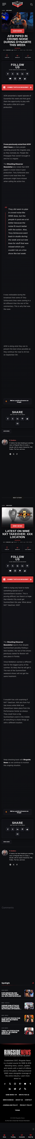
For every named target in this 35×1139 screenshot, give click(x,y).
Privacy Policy (26, 1105)
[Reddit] (25, 79)
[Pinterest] (27, 74)
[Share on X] (13, 419)
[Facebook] (8, 74)
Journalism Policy (10, 1105)
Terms (17, 1110)
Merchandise (8, 1100)
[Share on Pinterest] (22, 419)
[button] (31, 4)
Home (3, 10)
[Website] (10, 454)
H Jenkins (8, 50)
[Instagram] (15, 79)
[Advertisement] (18, 278)
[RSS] (25, 1088)
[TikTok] (20, 1088)
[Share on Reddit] (27, 419)
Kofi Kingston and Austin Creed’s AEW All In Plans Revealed (11, 994)
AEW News (9, 10)
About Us (19, 1100)
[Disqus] (17, 938)
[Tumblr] (30, 1083)
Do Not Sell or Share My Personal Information (17, 1120)
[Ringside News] (17, 4)
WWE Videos (5, 1002)
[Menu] (4, 4)
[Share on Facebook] (8, 419)
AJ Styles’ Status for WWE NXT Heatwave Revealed (11, 1020)
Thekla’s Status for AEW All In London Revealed (10, 1032)
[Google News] (17, 74)
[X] (13, 74)
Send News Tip (11, 1094)
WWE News (9, 505)
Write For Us (24, 1094)
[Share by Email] (17, 423)
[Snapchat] (20, 79)
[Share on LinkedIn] (17, 419)
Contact (28, 1100)
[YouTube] (10, 79)
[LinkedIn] (22, 74)
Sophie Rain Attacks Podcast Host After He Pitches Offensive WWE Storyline (11, 1007)
